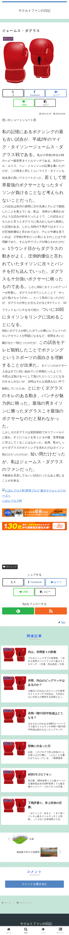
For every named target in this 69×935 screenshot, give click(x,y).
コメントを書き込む (34, 883)
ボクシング (11, 566)
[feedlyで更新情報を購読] (18, 610)
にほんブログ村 (12, 500)
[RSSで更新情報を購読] (51, 610)
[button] (45, 103)
